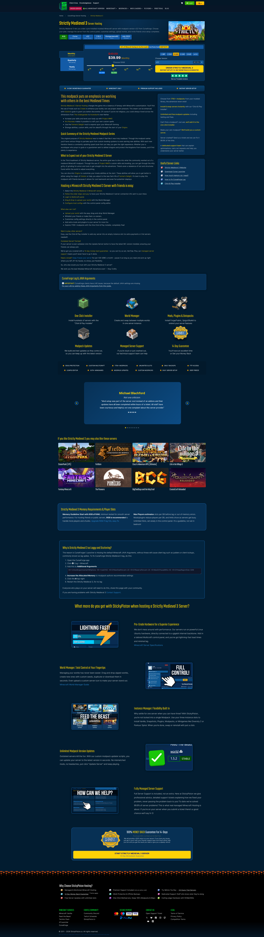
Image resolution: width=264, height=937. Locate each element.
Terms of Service (177, 913)
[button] (200, 3)
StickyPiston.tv (89, 919)
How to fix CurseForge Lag (175, 179)
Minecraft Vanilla (65, 913)
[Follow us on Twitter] (147, 918)
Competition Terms (178, 919)
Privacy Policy (176, 916)
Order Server (75, 8)
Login (190, 3)
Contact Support (113, 592)
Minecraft (111, 8)
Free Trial (158, 8)
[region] (132, 403)
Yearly (72, 68)
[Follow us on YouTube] (148, 921)
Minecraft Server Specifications (148, 645)
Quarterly (72, 61)
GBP (163, 54)
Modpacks (123, 8)
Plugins (147, 8)
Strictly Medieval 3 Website (175, 168)
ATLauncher (63, 922)
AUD (189, 54)
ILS (195, 54)
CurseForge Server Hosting (77, 16)
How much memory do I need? (176, 175)
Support (96, 3)
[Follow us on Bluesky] (151, 918)
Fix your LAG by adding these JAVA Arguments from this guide (86, 286)
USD (176, 54)
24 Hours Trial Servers (187, 890)
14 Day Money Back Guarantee (76, 894)
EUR (169, 54)
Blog (167, 8)
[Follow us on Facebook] (156, 918)
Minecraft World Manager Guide (74, 684)
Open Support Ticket (154, 913)
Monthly (71, 54)
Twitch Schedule (90, 916)
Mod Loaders (135, 8)
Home (61, 16)
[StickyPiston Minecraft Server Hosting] (63, 6)
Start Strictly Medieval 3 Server (132, 854)
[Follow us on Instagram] (160, 918)
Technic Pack (64, 919)
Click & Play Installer (173, 183)
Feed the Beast (65, 916)
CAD (182, 54)
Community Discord (91, 913)
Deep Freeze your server (82, 258)
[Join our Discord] (153, 921)
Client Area (73, 3)
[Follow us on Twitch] (165, 918)
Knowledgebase (85, 3)
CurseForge (63, 925)
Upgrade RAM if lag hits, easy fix (105, 521)
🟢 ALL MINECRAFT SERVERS (93, 8)
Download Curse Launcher (175, 172)
